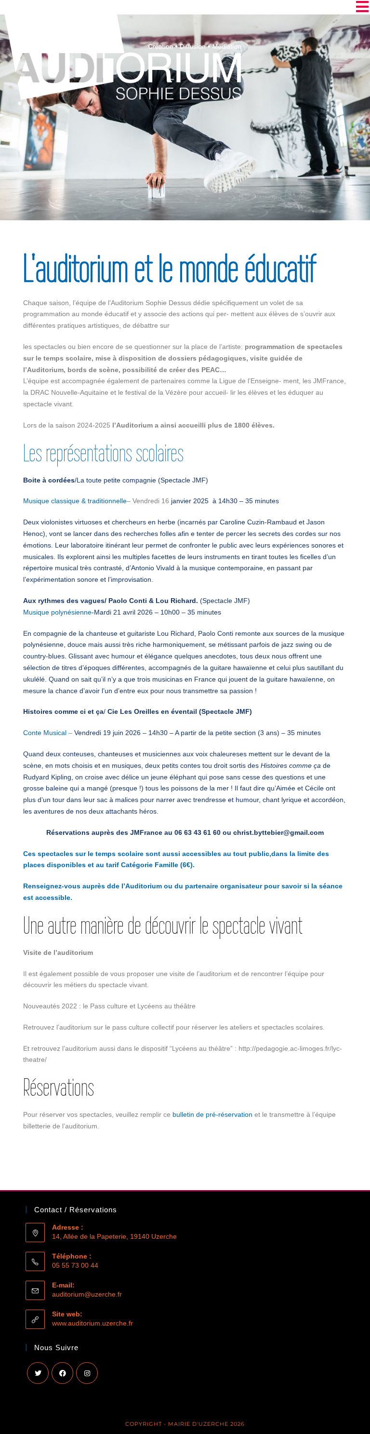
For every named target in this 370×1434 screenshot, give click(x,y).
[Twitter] (38, 1373)
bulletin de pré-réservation (212, 1114)
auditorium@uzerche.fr (87, 1294)
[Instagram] (87, 1373)
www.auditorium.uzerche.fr (92, 1323)
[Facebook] (62, 1373)
